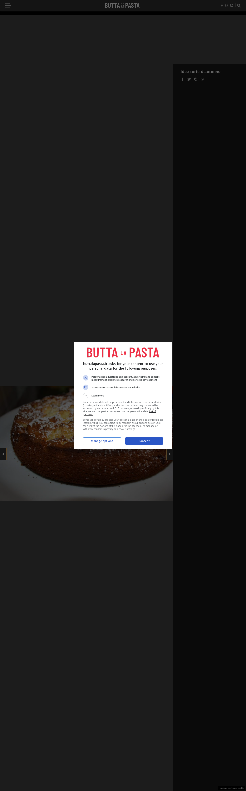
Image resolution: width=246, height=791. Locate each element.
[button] (123, 395)
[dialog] (123, 395)
